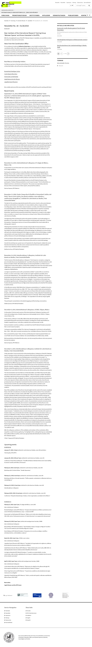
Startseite (57, 2)
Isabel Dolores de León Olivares (12, 79)
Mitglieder (46, 15)
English (28, 617)
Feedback (29, 615)
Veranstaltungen (59, 15)
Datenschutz (80, 2)
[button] (71, 5)
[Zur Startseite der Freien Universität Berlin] (12, 4)
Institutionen (34, 15)
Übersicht (61, 65)
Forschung (5, 15)
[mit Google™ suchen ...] (89, 5)
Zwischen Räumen (21, 20)
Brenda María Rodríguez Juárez (12, 71)
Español (28, 620)
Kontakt (84, 15)
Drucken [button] (29, 610)
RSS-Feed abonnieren (31, 613)
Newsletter (63, 2)
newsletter (30, 20)
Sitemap (74, 2)
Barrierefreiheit (87, 2)
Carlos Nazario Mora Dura (10, 74)
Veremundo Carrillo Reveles (11, 76)
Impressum (68, 2)
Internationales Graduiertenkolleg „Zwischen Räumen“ (19, 12)
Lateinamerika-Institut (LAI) (7, 10)
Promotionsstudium (19, 15)
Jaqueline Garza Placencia (11, 82)
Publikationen (73, 15)
